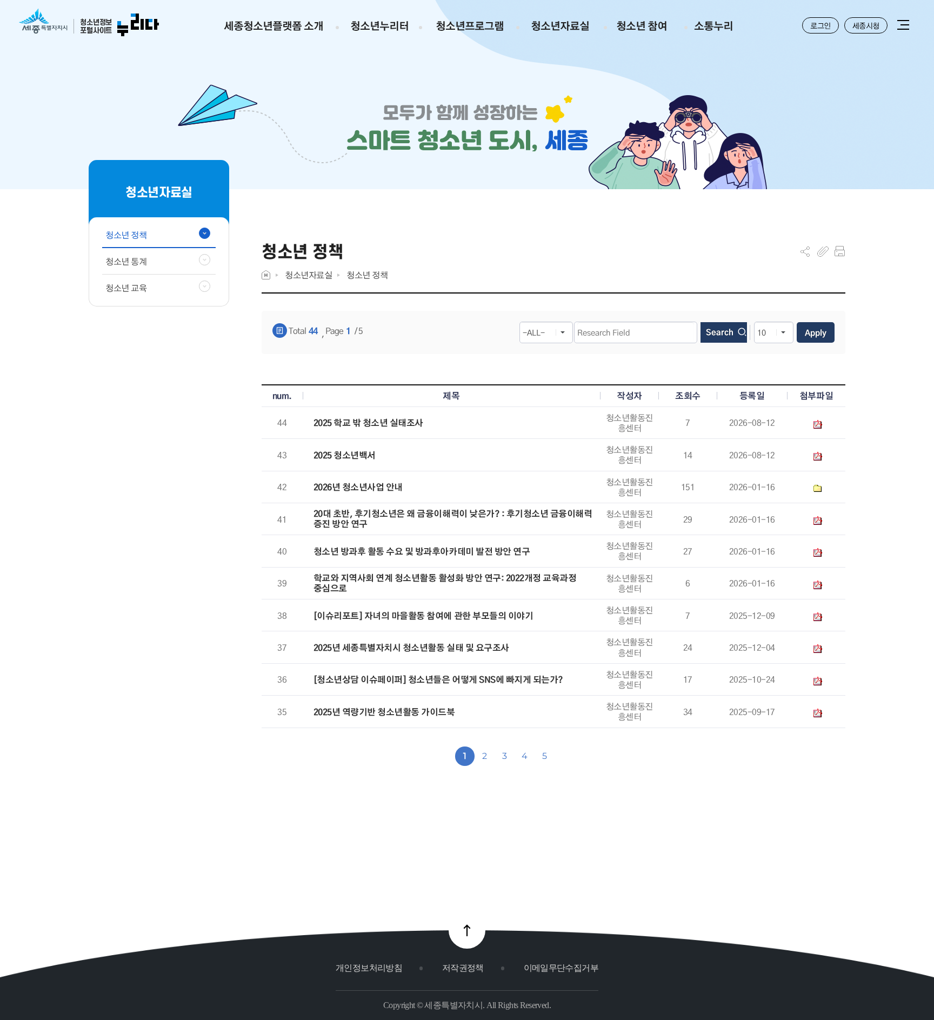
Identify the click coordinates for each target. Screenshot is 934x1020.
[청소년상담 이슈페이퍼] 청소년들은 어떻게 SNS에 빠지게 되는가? (438, 680)
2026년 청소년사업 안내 (358, 487)
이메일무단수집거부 (561, 967)
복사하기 (823, 251)
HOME (266, 274)
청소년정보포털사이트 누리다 (89, 23)
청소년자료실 (308, 275)
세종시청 (865, 25)
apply (815, 332)
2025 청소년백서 (344, 455)
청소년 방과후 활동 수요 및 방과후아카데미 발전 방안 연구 (421, 551)
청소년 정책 (367, 275)
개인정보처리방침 (369, 967)
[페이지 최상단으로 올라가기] (467, 930)
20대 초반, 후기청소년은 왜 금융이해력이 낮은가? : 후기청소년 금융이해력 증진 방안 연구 (452, 519)
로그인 (820, 25)
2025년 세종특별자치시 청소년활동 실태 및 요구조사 (411, 648)
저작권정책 (463, 967)
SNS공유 (805, 251)
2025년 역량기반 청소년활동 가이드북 (384, 712)
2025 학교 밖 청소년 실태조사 (368, 423)
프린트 (839, 251)
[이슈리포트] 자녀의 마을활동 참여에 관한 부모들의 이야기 (423, 616)
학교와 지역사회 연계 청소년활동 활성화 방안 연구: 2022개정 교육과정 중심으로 (445, 583)
